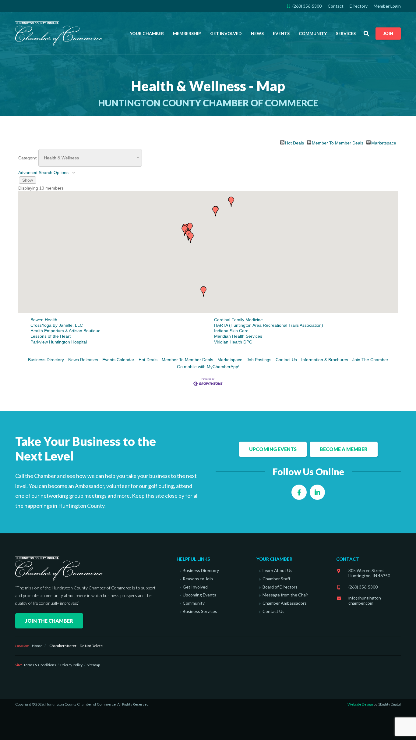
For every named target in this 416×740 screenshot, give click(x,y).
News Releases (83, 359)
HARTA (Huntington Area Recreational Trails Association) (268, 325)
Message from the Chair (285, 594)
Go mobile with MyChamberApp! (208, 366)
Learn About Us (277, 570)
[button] (185, 230)
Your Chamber (147, 33)
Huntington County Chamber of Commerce (61, 33)
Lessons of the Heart (50, 336)
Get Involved (226, 33)
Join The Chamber (370, 359)
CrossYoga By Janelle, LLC (56, 325)
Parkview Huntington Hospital (58, 342)
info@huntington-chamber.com (365, 600)
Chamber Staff (276, 578)
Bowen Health (43, 319)
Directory (359, 6)
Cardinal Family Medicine (238, 319)
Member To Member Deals (337, 142)
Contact (336, 6)
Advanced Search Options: (44, 172)
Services (346, 33)
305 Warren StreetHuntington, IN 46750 (369, 573)
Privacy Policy (71, 665)
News (257, 33)
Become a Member (344, 449)
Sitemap (93, 665)
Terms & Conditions (39, 665)
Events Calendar (118, 359)
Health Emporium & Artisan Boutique (65, 330)
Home (37, 645)
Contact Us (286, 359)
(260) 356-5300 (363, 586)
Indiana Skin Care (231, 330)
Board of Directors (280, 587)
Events (281, 33)
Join (388, 33)
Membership (187, 33)
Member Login (387, 6)
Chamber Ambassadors (285, 603)
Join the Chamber (49, 621)
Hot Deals (294, 142)
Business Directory (46, 359)
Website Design (360, 704)
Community (313, 33)
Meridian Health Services (238, 336)
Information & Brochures (324, 359)
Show (27, 180)
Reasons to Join (198, 578)
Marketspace (383, 142)
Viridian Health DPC (233, 342)
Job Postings (259, 359)
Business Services (200, 611)
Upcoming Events (273, 449)
